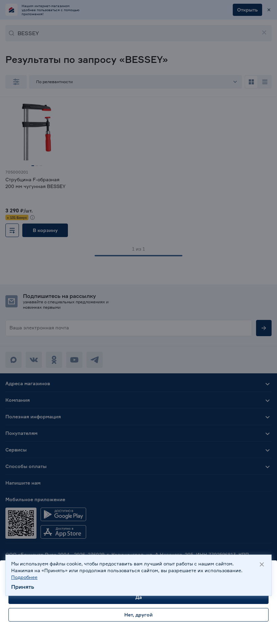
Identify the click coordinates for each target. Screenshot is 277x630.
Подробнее (24, 577)
